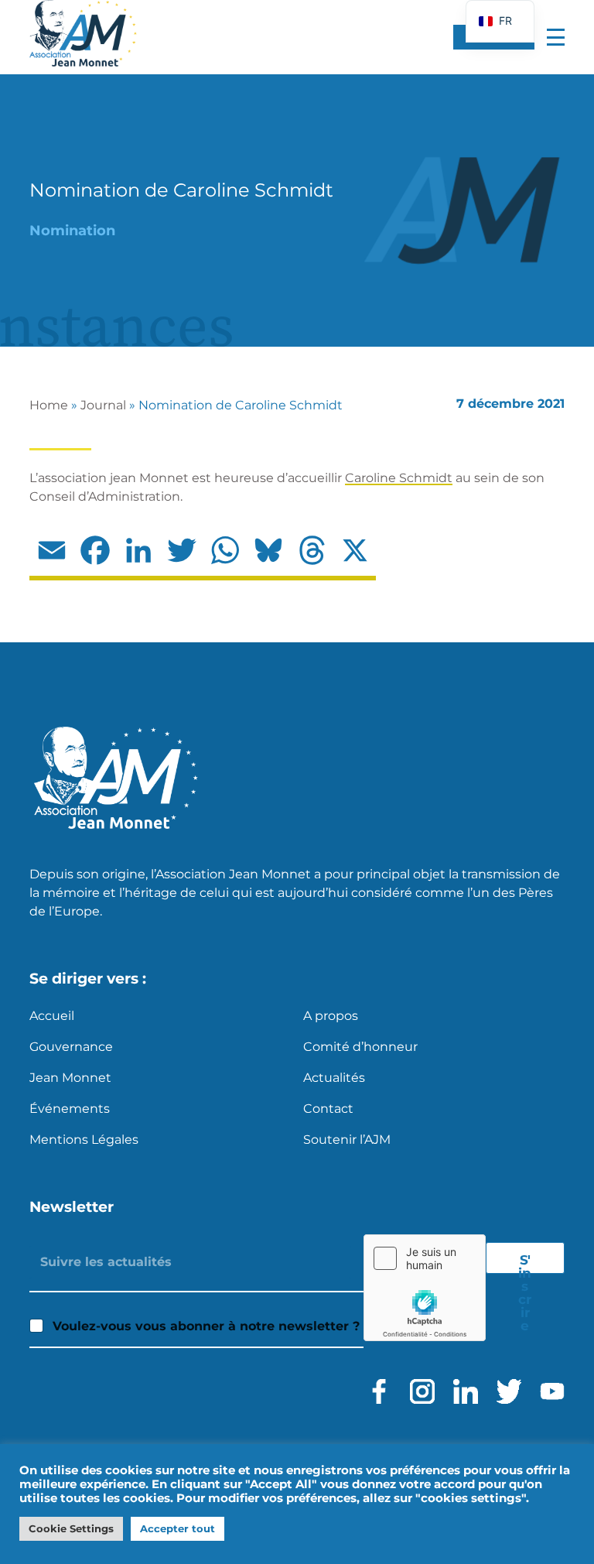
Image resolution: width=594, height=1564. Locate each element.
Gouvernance (71, 1046)
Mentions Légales (83, 1139)
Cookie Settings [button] (71, 1528)
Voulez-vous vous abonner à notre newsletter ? (206, 1326)
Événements (69, 1108)
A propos (330, 1015)
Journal (103, 405)
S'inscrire (524, 1263)
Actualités (334, 1077)
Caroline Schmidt (398, 478)
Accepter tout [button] (177, 1528)
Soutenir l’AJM (347, 1139)
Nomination (72, 230)
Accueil (51, 1015)
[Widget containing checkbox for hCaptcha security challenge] (425, 1287)
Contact (328, 1108)
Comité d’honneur (360, 1046)
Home (48, 405)
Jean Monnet (70, 1077)
